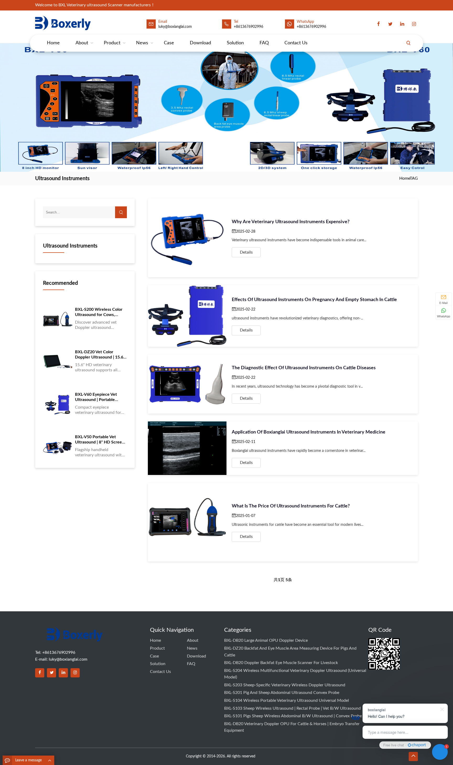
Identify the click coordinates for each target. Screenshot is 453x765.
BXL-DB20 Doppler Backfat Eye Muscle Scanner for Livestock (281, 663)
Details (246, 252)
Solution (235, 43)
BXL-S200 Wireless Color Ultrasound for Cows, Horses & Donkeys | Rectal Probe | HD (100, 312)
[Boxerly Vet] (64, 23)
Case (169, 43)
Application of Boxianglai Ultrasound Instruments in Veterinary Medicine (308, 432)
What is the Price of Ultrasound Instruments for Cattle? (291, 506)
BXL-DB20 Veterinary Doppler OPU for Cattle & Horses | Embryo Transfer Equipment (292, 727)
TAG (414, 178)
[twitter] (390, 24)
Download (200, 43)
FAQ (264, 43)
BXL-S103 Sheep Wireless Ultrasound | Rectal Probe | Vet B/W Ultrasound (292, 708)
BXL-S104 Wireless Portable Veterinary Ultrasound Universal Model (286, 700)
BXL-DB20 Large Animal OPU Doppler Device (266, 640)
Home (53, 43)
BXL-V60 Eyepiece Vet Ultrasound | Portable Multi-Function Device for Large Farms (99, 397)
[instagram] (414, 24)
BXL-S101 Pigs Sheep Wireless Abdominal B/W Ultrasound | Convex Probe (293, 716)
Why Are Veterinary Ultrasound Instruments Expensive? (290, 222)
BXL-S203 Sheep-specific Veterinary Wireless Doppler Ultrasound (284, 685)
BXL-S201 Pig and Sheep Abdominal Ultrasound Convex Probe (281, 693)
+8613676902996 (248, 27)
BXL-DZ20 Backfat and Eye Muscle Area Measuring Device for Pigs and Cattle (290, 651)
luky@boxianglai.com (68, 659)
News (142, 43)
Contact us (296, 43)
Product (112, 43)
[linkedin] (402, 24)
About (82, 43)
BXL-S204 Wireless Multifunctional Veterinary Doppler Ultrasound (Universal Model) (295, 674)
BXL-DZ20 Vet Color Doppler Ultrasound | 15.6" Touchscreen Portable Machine (100, 355)
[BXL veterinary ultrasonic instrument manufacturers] (74, 638)
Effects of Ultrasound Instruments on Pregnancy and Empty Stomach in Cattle (314, 299)
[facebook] (378, 24)
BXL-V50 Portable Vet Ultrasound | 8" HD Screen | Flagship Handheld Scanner (100, 440)
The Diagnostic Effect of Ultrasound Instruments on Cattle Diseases (304, 368)
